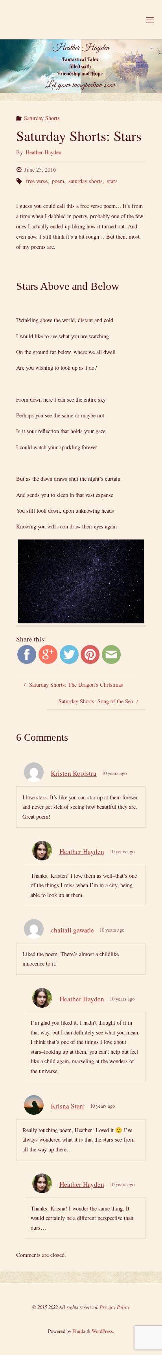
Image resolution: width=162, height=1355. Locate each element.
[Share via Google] (48, 653)
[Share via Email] (111, 653)
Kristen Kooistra (73, 773)
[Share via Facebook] (26, 653)
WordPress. (103, 1331)
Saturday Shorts (42, 118)
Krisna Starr (68, 1105)
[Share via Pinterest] (90, 653)
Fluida (78, 1331)
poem (58, 181)
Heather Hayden (81, 851)
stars (112, 181)
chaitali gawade (72, 929)
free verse (37, 181)
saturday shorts (85, 181)
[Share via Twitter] (69, 653)
